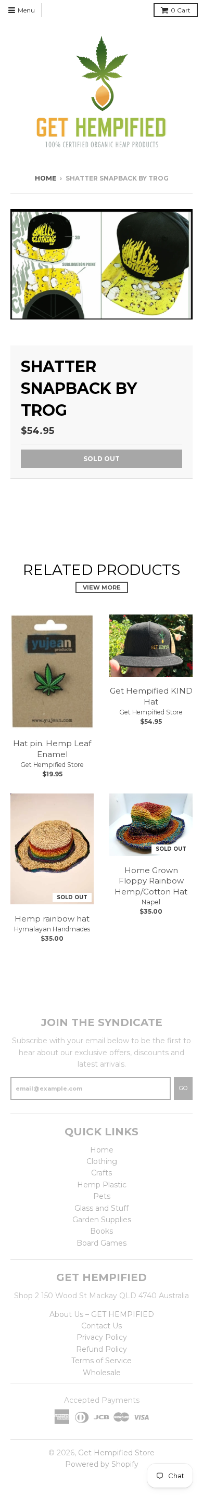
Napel (151, 902)
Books (101, 1231)
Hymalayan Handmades (52, 929)
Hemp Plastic (101, 1184)
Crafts (101, 1172)
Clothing (101, 1161)
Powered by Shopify (101, 1464)
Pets (101, 1196)
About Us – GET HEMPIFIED (101, 1314)
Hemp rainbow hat (52, 919)
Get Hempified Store (52, 765)
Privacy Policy (102, 1337)
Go (183, 1088)
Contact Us (101, 1325)
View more (102, 587)
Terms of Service (101, 1360)
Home (45, 178)
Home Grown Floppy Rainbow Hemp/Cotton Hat (151, 881)
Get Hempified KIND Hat (151, 696)
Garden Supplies (101, 1219)
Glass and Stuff (101, 1208)
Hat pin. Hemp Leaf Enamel (52, 748)
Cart (181, 10)
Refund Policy (101, 1349)
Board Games (101, 1243)
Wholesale (102, 1372)
